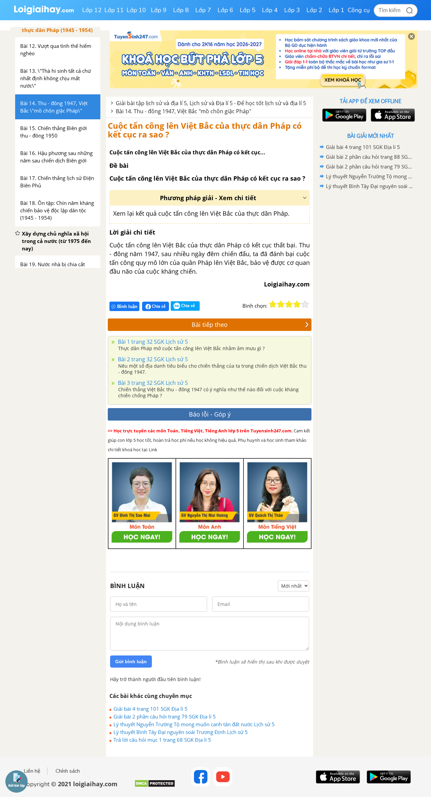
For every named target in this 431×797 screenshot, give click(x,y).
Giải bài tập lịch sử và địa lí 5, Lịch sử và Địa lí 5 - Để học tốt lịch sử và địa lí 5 (211, 103)
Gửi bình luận (131, 661)
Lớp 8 (181, 10)
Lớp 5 (248, 10)
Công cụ (359, 10)
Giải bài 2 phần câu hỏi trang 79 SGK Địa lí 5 (164, 716)
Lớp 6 (225, 10)
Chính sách (68, 771)
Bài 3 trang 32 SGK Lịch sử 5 (152, 383)
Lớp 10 (136, 10)
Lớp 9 (159, 10)
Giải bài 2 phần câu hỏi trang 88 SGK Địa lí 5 (369, 156)
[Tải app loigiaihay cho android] (343, 115)
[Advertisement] (370, 298)
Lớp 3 (292, 10)
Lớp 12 (92, 10)
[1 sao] (273, 304)
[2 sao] (281, 304)
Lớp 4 (270, 10)
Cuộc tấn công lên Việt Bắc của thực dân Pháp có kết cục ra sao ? (205, 130)
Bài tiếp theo (210, 324)
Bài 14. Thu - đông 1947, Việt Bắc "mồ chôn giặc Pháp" (183, 111)
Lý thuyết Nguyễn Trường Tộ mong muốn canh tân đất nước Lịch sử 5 (194, 724)
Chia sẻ (158, 306)
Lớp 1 (336, 10)
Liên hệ (32, 771)
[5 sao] (305, 304)
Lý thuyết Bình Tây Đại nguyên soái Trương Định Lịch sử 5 (180, 732)
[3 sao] (289, 304)
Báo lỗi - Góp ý (210, 414)
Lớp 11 (114, 10)
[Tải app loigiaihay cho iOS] (392, 115)
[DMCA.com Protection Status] (154, 786)
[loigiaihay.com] (43, 13)
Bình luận (127, 306)
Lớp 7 (203, 10)
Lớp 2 (314, 10)
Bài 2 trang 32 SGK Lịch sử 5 (152, 359)
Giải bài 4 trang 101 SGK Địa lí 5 (150, 708)
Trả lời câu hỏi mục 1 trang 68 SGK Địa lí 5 (162, 739)
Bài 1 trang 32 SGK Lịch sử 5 (152, 341)
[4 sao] (297, 304)
